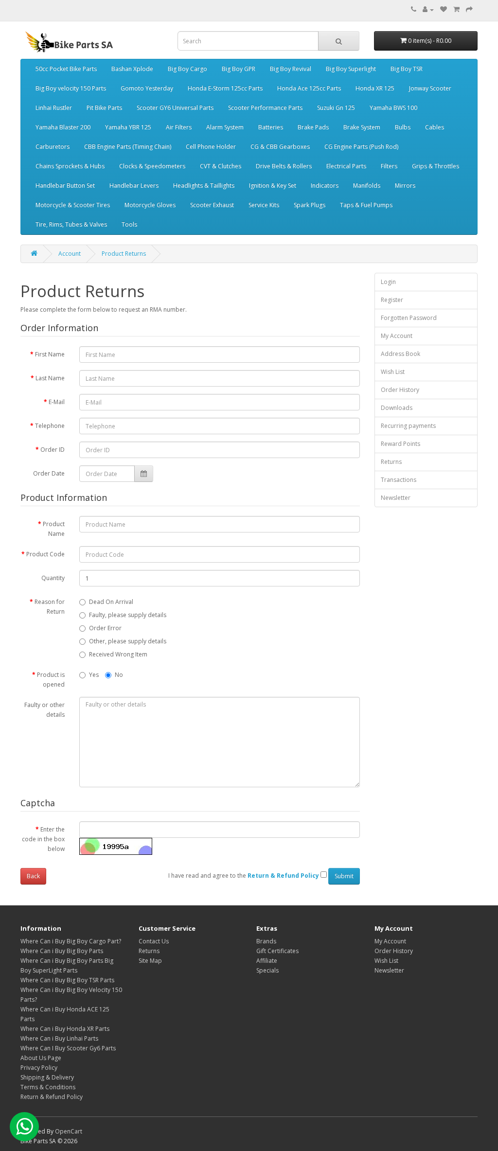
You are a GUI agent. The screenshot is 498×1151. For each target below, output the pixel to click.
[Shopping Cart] (456, 9)
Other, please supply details (127, 641)
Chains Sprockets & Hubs (70, 166)
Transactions (398, 480)
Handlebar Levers (134, 185)
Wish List (393, 372)
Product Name (54, 529)
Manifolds (366, 185)
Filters (389, 166)
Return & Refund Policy (51, 1097)
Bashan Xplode (132, 69)
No (119, 675)
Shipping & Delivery (47, 1077)
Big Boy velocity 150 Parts (71, 88)
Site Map (150, 960)
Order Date (49, 473)
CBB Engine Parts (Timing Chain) (127, 146)
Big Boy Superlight (351, 69)
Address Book (400, 354)
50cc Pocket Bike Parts (66, 69)
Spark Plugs (309, 205)
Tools (129, 224)
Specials (267, 970)
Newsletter (395, 498)
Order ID (52, 449)
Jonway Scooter (430, 88)
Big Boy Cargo (187, 69)
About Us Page (40, 1058)
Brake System (361, 127)
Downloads (396, 408)
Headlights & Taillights (203, 185)
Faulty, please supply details (127, 615)
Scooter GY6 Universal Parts (175, 108)
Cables (434, 127)
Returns (391, 462)
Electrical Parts (346, 166)
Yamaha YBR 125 (128, 127)
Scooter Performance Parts (265, 108)
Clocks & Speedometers (152, 166)
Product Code (45, 554)
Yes (94, 675)
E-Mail (57, 402)
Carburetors (53, 146)
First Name (50, 354)
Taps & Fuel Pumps (366, 205)
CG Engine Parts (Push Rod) (361, 146)
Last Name (50, 378)
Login (388, 282)
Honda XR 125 (375, 88)
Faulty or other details (44, 710)
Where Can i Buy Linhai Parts (59, 1038)
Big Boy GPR (238, 69)
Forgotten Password (409, 318)
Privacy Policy (38, 1067)
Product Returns (124, 253)
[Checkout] (469, 9)
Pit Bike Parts (104, 108)
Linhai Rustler (54, 108)
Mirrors (405, 185)
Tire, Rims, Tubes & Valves (71, 224)
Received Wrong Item (118, 654)
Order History (400, 390)
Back (33, 876)
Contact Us (154, 941)
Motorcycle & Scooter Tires (73, 205)
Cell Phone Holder (211, 146)
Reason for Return (50, 607)
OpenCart (68, 1131)
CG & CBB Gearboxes (280, 146)
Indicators (324, 185)
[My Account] (428, 9)
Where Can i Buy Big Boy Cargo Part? (70, 941)
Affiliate (266, 960)
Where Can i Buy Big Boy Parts (61, 951)
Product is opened (51, 680)
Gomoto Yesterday (147, 88)
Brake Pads (313, 127)
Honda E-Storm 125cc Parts (225, 88)
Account (69, 253)
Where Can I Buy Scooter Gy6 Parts (68, 1048)
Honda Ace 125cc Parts (309, 88)
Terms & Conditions (47, 1087)
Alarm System (225, 127)
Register (392, 300)
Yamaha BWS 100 (393, 108)
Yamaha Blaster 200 (63, 127)
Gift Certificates (277, 951)
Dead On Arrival (111, 602)
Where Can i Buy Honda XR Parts (64, 1029)
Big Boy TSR (407, 69)
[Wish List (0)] (443, 9)
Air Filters (179, 127)
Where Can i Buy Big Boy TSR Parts (67, 980)
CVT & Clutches (220, 166)
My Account (396, 336)
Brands (266, 941)
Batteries (270, 127)
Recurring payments (408, 426)
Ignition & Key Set (272, 185)
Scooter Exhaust (212, 205)
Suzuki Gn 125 (336, 108)
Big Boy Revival (290, 69)
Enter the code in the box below (43, 839)
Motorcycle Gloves (150, 205)
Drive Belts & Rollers (284, 166)
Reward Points (400, 444)
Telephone (50, 426)
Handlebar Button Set (65, 185)
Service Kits (264, 205)
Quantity (53, 578)
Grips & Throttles (435, 166)
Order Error (105, 628)
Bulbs (402, 127)
